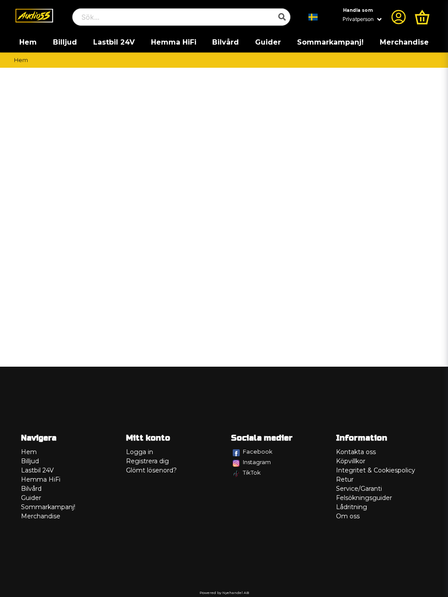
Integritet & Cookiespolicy (375, 470)
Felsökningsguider (364, 498)
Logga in (139, 452)
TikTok (252, 472)
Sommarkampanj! (330, 42)
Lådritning (351, 507)
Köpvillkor (350, 461)
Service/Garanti (359, 489)
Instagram (257, 461)
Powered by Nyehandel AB (224, 592)
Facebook (258, 451)
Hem (28, 42)
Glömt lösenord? (151, 470)
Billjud (65, 42)
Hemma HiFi (173, 42)
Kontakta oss (356, 452)
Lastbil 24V (114, 42)
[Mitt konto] (398, 17)
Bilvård (225, 42)
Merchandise (404, 42)
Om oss (348, 516)
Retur (345, 479)
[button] (313, 17)
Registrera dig (147, 461)
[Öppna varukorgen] (422, 17)
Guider (268, 42)
